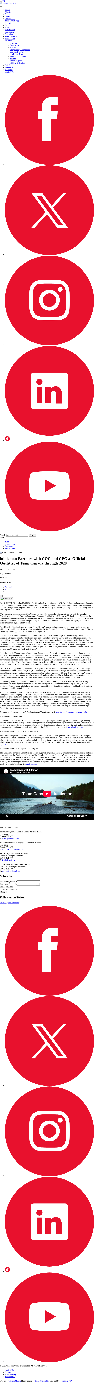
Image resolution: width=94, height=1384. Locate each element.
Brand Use (9, 67)
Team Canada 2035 (12, 36)
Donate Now (10, 19)
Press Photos (10, 544)
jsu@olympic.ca (8, 860)
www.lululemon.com (75, 727)
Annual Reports (16, 61)
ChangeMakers (15, 1381)
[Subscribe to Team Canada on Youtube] (49, 531)
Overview (14, 43)
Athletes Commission (18, 56)
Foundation (9, 32)
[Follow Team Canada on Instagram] (49, 345)
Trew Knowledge (42, 1381)
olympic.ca (4, 744)
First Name (8, 882)
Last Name (8, 884)
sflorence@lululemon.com (12, 849)
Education (9, 34)
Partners (8, 25)
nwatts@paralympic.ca (11, 871)
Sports (7, 14)
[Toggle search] (1, 6)
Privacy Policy (10, 1374)
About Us (8, 41)
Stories (7, 10)
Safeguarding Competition (20, 50)
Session (13, 58)
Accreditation (10, 548)
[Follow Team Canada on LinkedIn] (49, 435)
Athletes (8, 12)
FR (3, 1)
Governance (14, 45)
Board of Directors (17, 52)
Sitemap (8, 1372)
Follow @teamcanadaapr (9, 903)
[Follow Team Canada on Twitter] (49, 254)
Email (6, 887)
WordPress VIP (66, 1381)
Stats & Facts (10, 30)
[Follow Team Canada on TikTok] (7, 440)
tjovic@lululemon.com (11, 838)
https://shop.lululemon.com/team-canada (71, 712)
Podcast (8, 23)
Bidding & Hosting (17, 63)
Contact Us (9, 72)
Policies (13, 47)
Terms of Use (10, 1377)
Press (7, 27)
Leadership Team (16, 54)
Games (7, 16)
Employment (10, 39)
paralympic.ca (31, 764)
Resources (9, 546)
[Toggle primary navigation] (1, 1)
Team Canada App (12, 21)
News (7, 542)
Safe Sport (9, 65)
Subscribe (8, 70)
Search (2, 535)
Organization (9, 889)
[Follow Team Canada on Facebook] (49, 164)
